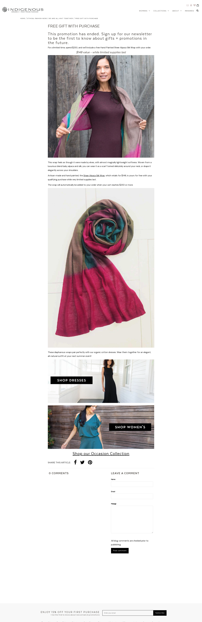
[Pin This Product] (90, 462)
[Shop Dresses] (101, 402)
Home (22, 18)
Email (113, 491)
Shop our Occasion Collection (101, 453)
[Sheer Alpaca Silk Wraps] (101, 158)
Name (113, 479)
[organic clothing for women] (101, 448)
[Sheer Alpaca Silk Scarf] (101, 347)
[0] (198, 5)
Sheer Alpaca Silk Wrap (94, 175)
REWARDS (189, 11)
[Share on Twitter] (82, 462)
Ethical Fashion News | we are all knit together (50, 18)
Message (113, 504)
